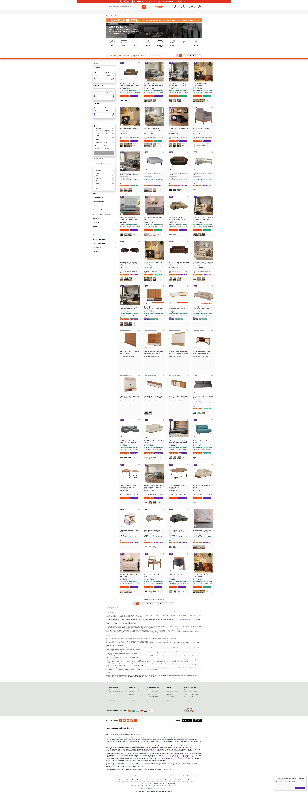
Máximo (107, 72)
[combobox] (102, 163)
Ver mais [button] (96, 188)
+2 (207, 145)
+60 (207, 100)
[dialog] (290, 783)
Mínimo (96, 72)
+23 (207, 279)
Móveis (107, 16)
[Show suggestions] (114, 163)
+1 (183, 457)
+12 (159, 100)
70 (170, 603)
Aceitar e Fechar (300, 788)
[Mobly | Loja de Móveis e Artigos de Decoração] (159, 7)
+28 (134, 457)
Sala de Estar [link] (114, 16)
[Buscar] (144, 7)
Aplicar (104, 153)
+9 (183, 189)
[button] (155, 56)
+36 (159, 189)
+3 (158, 457)
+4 (134, 279)
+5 (183, 100)
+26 (207, 413)
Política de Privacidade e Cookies (286, 784)
